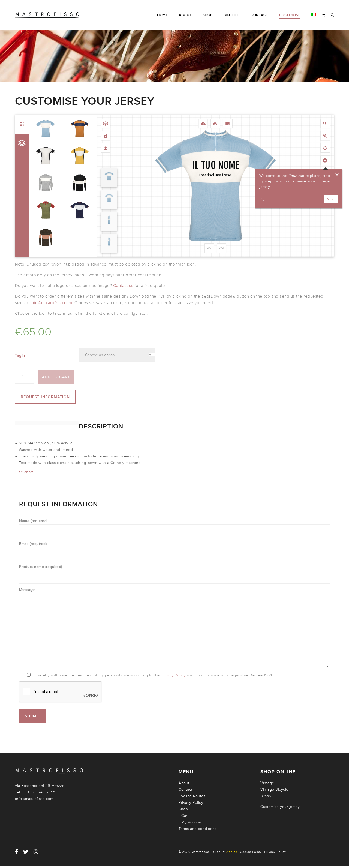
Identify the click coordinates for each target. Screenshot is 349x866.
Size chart (24, 472)
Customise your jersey (280, 806)
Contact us (124, 285)
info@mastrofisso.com (51, 302)
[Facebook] (16, 852)
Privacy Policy (174, 675)
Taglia (20, 355)
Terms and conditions (197, 828)
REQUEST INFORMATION (45, 397)
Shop (183, 809)
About (184, 783)
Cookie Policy (251, 852)
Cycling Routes (192, 796)
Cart (184, 815)
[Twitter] (26, 852)
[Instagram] (36, 852)
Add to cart (56, 377)
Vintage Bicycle (274, 789)
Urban (265, 796)
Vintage (267, 783)
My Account (192, 822)
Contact (185, 789)
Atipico (231, 852)
